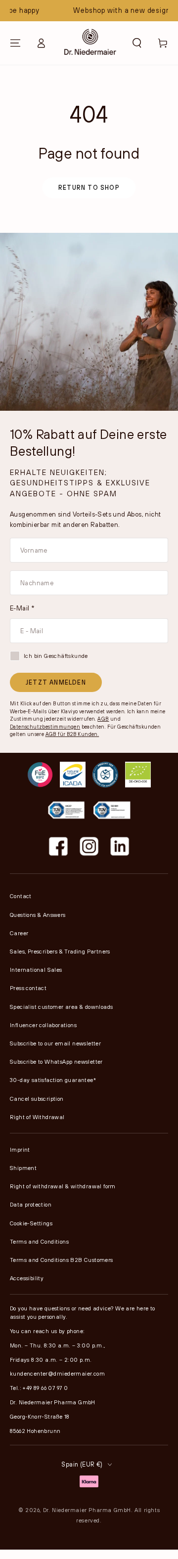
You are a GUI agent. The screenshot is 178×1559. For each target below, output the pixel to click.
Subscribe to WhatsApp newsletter (56, 1061)
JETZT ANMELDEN (56, 682)
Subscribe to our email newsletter (55, 1043)
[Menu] (15, 43)
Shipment (23, 1167)
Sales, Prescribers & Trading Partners (60, 951)
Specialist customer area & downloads (61, 1006)
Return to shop (89, 187)
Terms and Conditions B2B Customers (61, 1259)
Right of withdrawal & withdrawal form (63, 1186)
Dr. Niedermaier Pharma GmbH (87, 1510)
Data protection (30, 1204)
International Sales (36, 969)
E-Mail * (22, 608)
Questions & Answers (38, 914)
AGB (103, 718)
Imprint (20, 1149)
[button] (137, 43)
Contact (21, 896)
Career (19, 933)
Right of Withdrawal (37, 1117)
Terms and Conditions (39, 1241)
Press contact (28, 988)
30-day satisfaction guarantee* (53, 1079)
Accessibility (27, 1278)
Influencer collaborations (43, 1025)
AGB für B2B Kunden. (72, 734)
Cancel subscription (37, 1098)
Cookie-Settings (31, 1223)
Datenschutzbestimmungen (45, 726)
